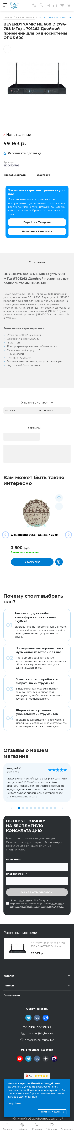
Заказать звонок (37, 892)
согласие (23, 900)
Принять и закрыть (52, 1111)
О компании (11, 995)
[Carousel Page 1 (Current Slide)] (19, 808)
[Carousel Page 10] (55, 808)
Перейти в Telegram (37, 222)
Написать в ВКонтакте (37, 231)
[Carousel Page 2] (23, 808)
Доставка (43, 175)
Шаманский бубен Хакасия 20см (34, 534)
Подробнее (14, 1103)
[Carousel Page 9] (51, 808)
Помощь (9, 985)
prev (12, 808)
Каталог (8, 975)
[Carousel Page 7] (43, 808)
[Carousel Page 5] (35, 808)
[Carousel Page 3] (27, 808)
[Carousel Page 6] (39, 808)
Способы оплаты (14, 175)
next (62, 808)
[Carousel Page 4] (31, 808)
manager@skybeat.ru (40, 1033)
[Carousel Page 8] (47, 808)
